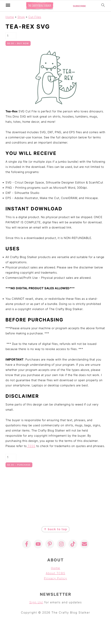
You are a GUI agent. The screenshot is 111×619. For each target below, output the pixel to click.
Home (9, 17)
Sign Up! (36, 602)
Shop (21, 17)
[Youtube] (38, 544)
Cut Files (34, 17)
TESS (31, 446)
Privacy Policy (55, 578)
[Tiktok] (72, 544)
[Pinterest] (49, 544)
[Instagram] (61, 544)
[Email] (84, 544)
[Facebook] (26, 544)
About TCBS (55, 573)
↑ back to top (55, 529)
